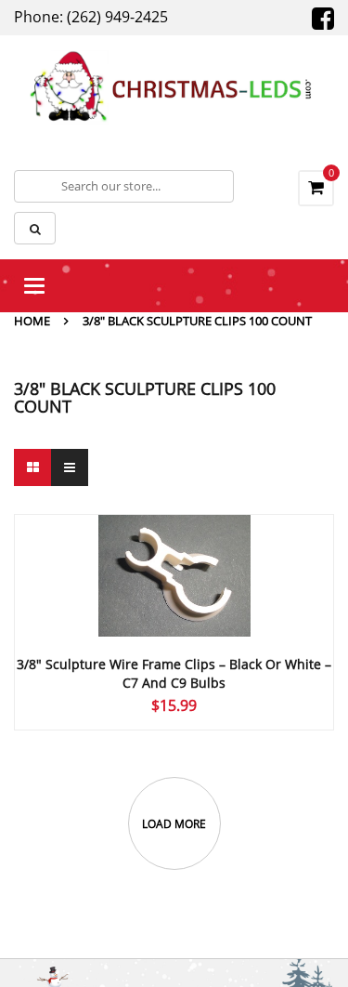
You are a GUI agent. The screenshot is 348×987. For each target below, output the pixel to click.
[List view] (69, 467)
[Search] (35, 228)
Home (32, 320)
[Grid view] (32, 467)
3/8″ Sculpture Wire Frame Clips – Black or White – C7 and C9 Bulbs (174, 673)
